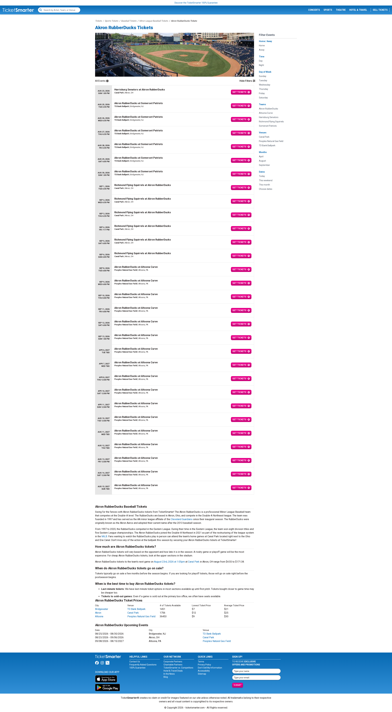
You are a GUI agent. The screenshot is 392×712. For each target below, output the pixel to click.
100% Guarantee (137, 667)
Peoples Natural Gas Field (141, 616)
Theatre (341, 9)
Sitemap (202, 674)
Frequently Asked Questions (142, 664)
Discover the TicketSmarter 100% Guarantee (196, 3)
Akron (98, 612)
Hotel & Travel (358, 9)
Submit (237, 685)
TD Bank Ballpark (136, 609)
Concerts (314, 9)
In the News (169, 674)
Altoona (99, 616)
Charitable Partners (173, 664)
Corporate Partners (173, 661)
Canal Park (193, 561)
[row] (174, 92)
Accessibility (204, 671)
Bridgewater (101, 609)
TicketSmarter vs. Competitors (178, 667)
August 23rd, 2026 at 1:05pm (169, 561)
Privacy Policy (204, 664)
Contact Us (134, 661)
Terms (201, 661)
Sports (328, 9)
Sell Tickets (380, 9)
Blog (166, 677)
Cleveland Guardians (181, 519)
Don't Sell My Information (210, 667)
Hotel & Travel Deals (173, 671)
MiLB (104, 536)
